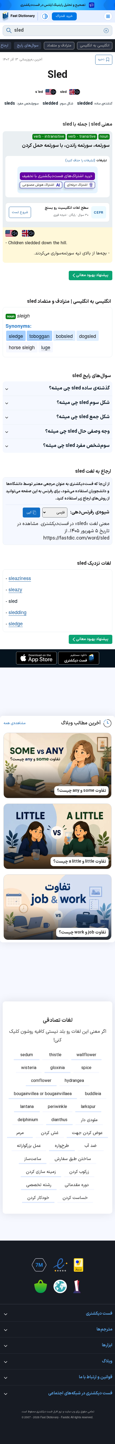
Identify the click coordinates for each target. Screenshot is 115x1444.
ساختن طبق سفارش (73, 1159)
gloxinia (57, 1068)
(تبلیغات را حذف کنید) (80, 160)
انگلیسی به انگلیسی (94, 45)
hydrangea (74, 1081)
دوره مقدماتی (77, 1185)
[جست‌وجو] (9, 30)
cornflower (41, 1081)
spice (86, 1068)
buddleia (93, 1094)
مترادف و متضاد (59, 45)
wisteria (28, 1068)
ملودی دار (89, 1120)
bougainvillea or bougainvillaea (43, 1094)
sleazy (15, 589)
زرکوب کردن (79, 1172)
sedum (26, 1055)
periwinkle (57, 1107)
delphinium (28, 1120)
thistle (55, 1055)
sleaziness (20, 577)
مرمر (20, 1133)
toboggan (39, 335)
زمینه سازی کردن (41, 1172)
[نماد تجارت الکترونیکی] (60, 1265)
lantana (27, 1107)
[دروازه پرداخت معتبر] (78, 1265)
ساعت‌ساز (32, 1159)
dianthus (59, 1120)
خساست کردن (75, 1198)
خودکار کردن (38, 1198)
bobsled (64, 335)
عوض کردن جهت (87, 1133)
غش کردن (50, 1133)
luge (45, 347)
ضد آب (91, 1146)
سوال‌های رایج (27, 45)
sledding (17, 611)
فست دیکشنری (44, 1412)
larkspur (88, 1107)
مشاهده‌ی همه (14, 723)
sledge (16, 335)
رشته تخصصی (38, 1185)
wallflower (86, 1055)
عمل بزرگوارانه (29, 1146)
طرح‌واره (62, 1146)
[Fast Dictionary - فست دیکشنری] (19, 16)
